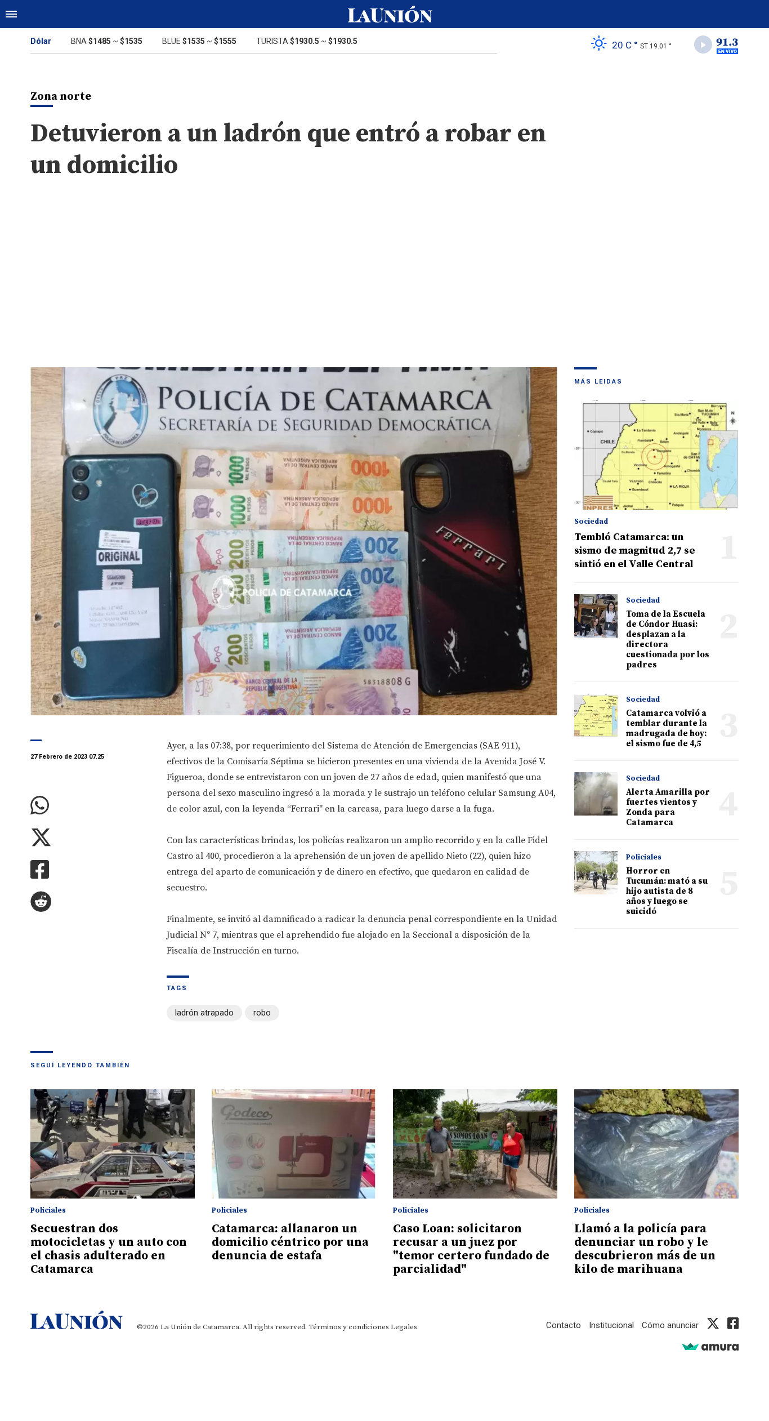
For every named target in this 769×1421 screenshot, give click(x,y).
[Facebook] (90, 870)
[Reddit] (90, 902)
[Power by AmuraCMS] (710, 1346)
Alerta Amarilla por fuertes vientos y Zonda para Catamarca (668, 807)
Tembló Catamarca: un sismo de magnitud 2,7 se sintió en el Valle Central (634, 551)
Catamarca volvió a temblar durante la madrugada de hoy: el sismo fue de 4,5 (666, 728)
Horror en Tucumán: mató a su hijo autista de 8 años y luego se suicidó (667, 891)
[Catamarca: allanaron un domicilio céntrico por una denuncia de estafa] (294, 1144)
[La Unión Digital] (390, 14)
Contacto (563, 1325)
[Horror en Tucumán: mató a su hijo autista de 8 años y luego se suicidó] (596, 872)
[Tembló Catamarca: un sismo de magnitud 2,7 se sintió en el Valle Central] (656, 455)
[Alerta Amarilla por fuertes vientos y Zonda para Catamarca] (596, 794)
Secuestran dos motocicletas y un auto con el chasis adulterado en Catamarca (108, 1249)
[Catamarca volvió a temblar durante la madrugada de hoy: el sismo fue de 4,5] (596, 715)
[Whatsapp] (90, 806)
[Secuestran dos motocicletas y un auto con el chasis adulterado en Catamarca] (112, 1144)
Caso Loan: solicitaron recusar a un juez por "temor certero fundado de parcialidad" (471, 1249)
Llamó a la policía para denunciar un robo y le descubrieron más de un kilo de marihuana (645, 1249)
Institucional (611, 1325)
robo (262, 1013)
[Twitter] (90, 838)
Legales (404, 1326)
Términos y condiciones (349, 1326)
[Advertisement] (384, 283)
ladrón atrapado (204, 1013)
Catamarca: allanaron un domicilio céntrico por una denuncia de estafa (290, 1242)
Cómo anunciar (670, 1325)
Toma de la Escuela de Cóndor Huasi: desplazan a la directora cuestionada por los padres (667, 639)
